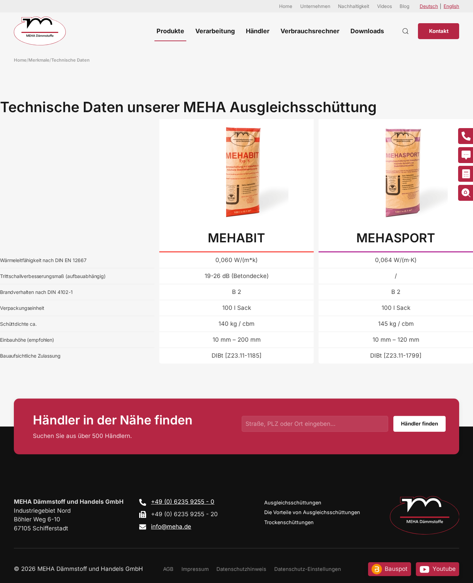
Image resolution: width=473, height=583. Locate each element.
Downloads (367, 31)
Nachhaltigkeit (353, 6)
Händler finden (419, 424)
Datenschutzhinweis (241, 569)
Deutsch (429, 6)
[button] (405, 31)
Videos (384, 6)
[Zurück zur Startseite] (40, 31)
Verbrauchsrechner (309, 31)
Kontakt (438, 31)
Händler (257, 31)
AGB (168, 569)
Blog (404, 6)
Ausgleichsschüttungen (292, 502)
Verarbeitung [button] (215, 31)
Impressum (195, 569)
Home (285, 6)
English (451, 6)
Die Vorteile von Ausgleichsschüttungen (312, 512)
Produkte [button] (170, 31)
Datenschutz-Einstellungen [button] (307, 569)
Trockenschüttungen (289, 522)
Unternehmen (315, 6)
